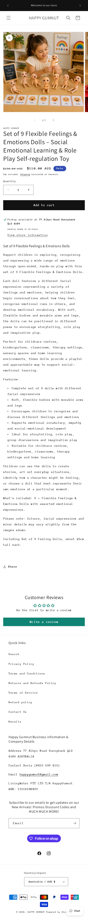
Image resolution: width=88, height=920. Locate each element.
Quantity (9, 181)
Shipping (25, 174)
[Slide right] (53, 120)
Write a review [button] (44, 622)
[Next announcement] (80, 5)
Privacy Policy (21, 664)
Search (14, 654)
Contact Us (18, 711)
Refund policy (20, 702)
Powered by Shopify (59, 912)
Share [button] (12, 566)
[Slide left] (34, 120)
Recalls (15, 721)
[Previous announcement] (8, 5)
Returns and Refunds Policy (32, 683)
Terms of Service (23, 692)
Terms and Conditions (27, 673)
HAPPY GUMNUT (36, 912)
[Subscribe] (74, 823)
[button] (8, 18)
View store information (27, 235)
